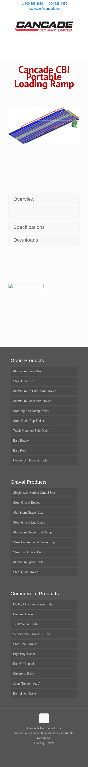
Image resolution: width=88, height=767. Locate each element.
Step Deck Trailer (25, 644)
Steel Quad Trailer (25, 572)
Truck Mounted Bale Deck (31, 430)
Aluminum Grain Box (27, 371)
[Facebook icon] (38, 15)
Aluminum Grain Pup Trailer (32, 401)
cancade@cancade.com (45, 8)
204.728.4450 (58, 3)
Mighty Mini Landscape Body (33, 604)
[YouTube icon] (44, 15)
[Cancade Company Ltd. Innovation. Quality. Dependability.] (44, 27)
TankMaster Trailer (25, 624)
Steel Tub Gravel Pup (27, 552)
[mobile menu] (82, 28)
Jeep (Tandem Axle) (26, 683)
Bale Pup (19, 450)
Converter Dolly (23, 673)
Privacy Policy (44, 743)
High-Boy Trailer (24, 654)
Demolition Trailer (25, 693)
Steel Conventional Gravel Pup (34, 542)
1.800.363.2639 (32, 3)
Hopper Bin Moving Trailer (30, 460)
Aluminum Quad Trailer (28, 562)
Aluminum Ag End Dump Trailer (34, 391)
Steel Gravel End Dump (29, 522)
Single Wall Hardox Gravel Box (34, 493)
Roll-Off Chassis (24, 664)
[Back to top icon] (44, 718)
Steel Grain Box (24, 381)
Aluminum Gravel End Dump (32, 532)
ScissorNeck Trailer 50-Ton (31, 634)
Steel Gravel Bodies (26, 502)
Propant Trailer (23, 614)
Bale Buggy (21, 440)
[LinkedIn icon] (50, 15)
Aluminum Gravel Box (28, 512)
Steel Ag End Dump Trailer (31, 411)
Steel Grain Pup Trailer (28, 421)
